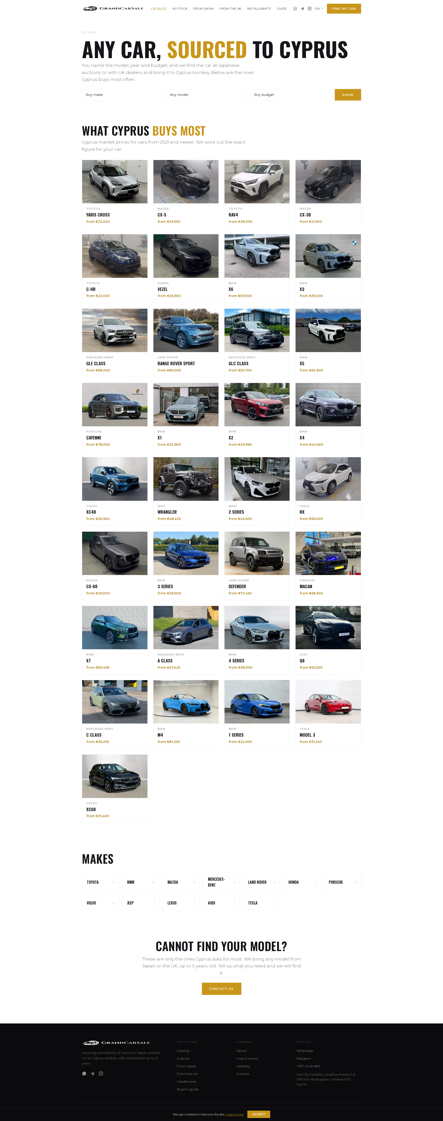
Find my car (344, 8)
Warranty (243, 1066)
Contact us (221, 989)
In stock (180, 8)
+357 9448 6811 (308, 1066)
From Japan (203, 8)
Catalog (159, 8)
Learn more (235, 1114)
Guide (282, 8)
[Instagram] (310, 8)
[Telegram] (302, 8)
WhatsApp (305, 1051)
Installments (259, 8)
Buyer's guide (188, 1089)
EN (317, 8)
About (241, 1051)
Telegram (303, 1058)
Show (348, 95)
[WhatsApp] (295, 8)
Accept (258, 1114)
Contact (242, 1074)
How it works (247, 1058)
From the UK (230, 8)
